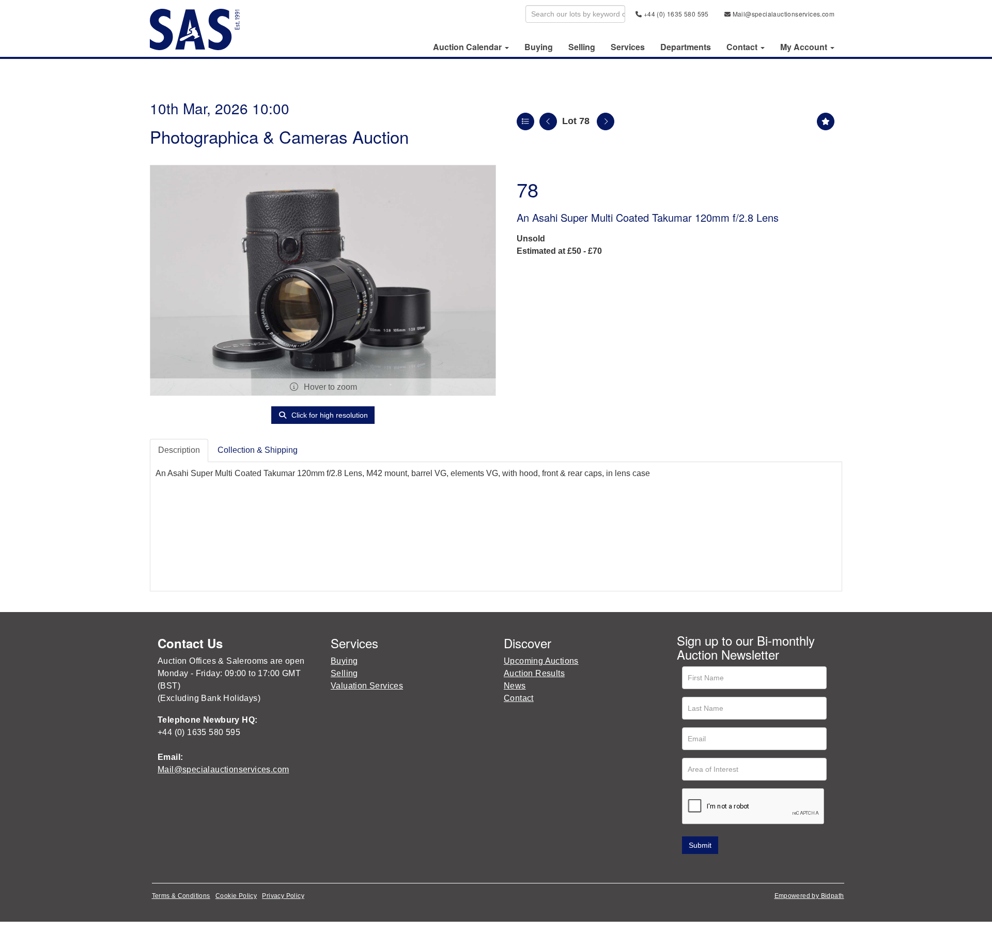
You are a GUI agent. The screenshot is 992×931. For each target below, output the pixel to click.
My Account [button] (804, 47)
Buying (538, 47)
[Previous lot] (548, 121)
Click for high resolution (328, 415)
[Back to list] (525, 121)
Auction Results (534, 673)
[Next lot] (605, 121)
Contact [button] (743, 47)
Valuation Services (367, 685)
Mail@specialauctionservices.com (782, 13)
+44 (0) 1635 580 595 (675, 13)
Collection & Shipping (258, 450)
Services (628, 47)
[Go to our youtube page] (729, 868)
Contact (519, 698)
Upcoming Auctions (541, 661)
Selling (581, 47)
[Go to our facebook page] (686, 868)
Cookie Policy (236, 895)
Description (179, 450)
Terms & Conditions (181, 895)
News (515, 685)
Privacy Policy (283, 895)
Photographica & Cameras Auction (279, 136)
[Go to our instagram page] (751, 868)
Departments (685, 47)
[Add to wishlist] (825, 121)
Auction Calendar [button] (468, 47)
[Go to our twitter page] (708, 868)
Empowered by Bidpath (809, 895)
